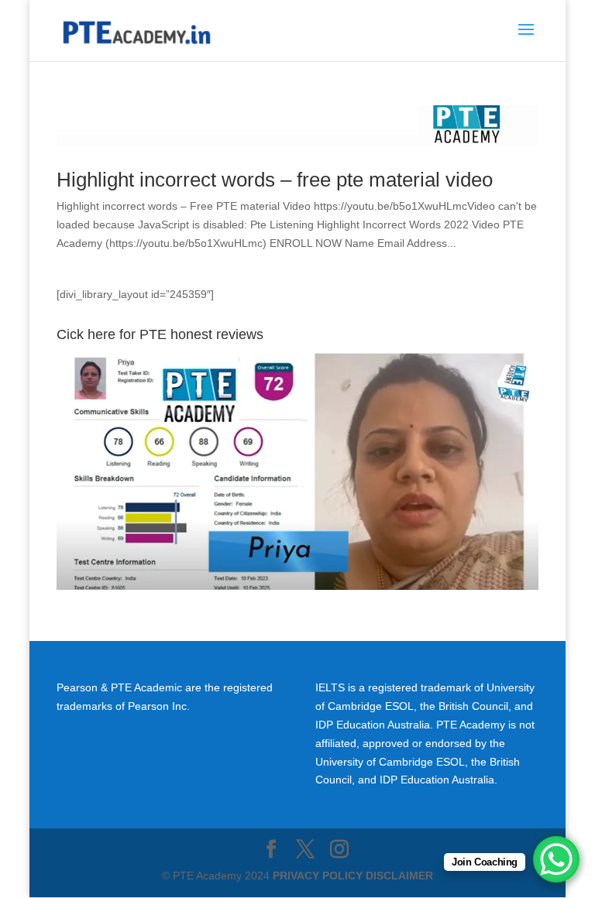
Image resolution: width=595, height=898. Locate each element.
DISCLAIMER (399, 875)
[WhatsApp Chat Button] (556, 859)
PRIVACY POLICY (318, 875)
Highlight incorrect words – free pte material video (275, 179)
